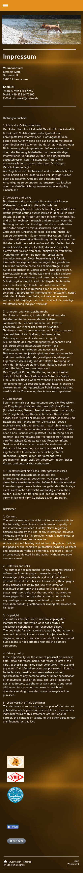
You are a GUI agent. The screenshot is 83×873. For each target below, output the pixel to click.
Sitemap (27, 862)
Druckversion (15, 862)
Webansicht (73, 864)
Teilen (14, 826)
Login (76, 861)
